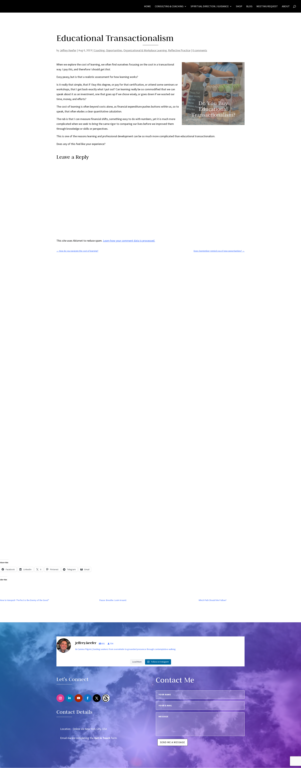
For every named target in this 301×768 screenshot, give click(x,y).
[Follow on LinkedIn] (69, 698)
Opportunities (114, 50)
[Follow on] (106, 698)
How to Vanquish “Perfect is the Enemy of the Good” (24, 600)
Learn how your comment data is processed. (129, 240)
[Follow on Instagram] (60, 698)
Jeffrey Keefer (68, 50)
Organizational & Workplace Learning (145, 50)
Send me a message (172, 742)
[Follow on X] (97, 698)
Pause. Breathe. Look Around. (113, 600)
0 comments (199, 50)
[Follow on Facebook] (88, 698)
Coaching (99, 50)
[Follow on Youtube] (78, 698)
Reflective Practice (179, 50)
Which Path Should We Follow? (213, 600)
